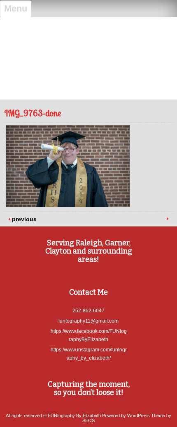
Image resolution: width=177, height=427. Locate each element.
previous (23, 219)
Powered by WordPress (126, 415)
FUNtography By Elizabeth (89, 30)
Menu (15, 8)
